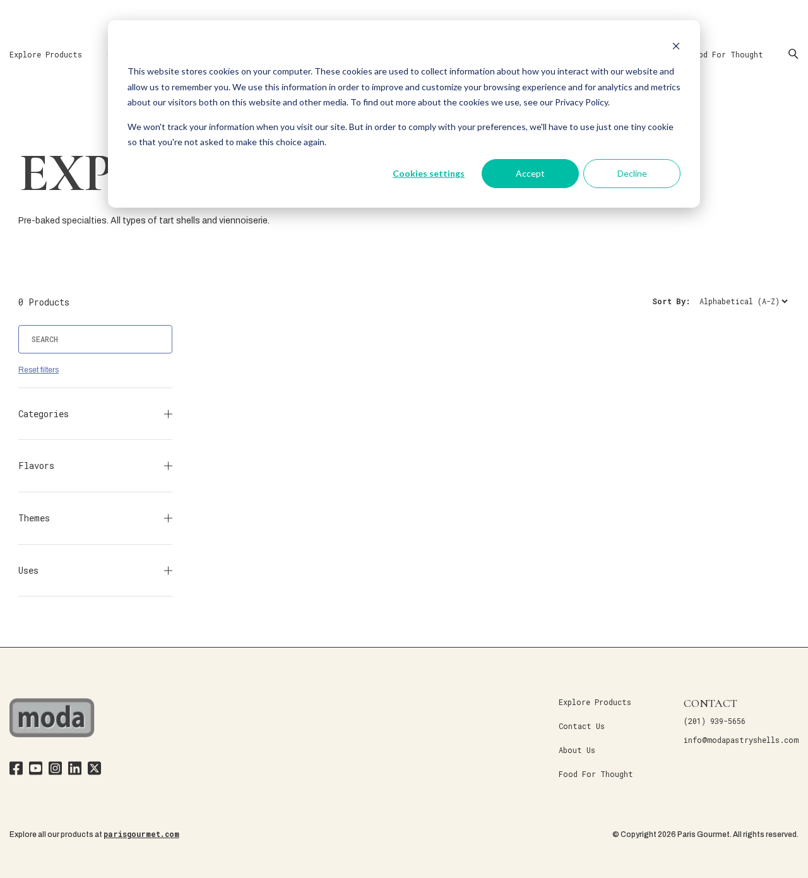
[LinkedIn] (74, 770)
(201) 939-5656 (715, 721)
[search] (95, 339)
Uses (28, 570)
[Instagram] (55, 770)
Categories (43, 414)
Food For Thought (726, 54)
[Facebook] (16, 770)
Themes (34, 518)
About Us (577, 750)
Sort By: (671, 301)
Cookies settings (429, 173)
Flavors (36, 466)
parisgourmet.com (141, 834)
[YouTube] (35, 770)
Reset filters (38, 370)
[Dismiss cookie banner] (676, 48)
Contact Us (582, 726)
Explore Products (45, 54)
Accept (530, 173)
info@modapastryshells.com (741, 740)
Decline (632, 173)
